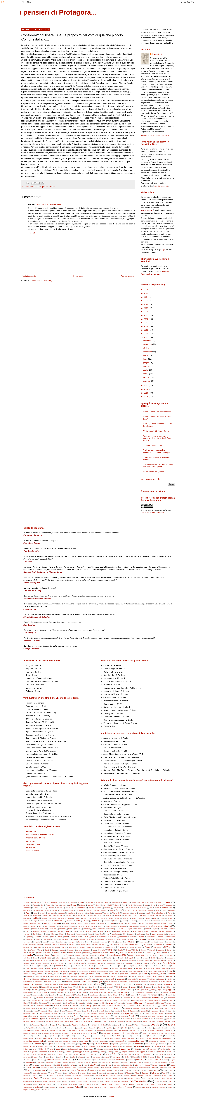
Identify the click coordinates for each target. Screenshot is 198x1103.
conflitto (82, 939)
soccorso (110, 1060)
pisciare (103, 1025)
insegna (143, 981)
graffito (162, 973)
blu (39, 923)
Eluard (160, 955)
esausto (145, 958)
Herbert (169, 976)
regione (57, 1041)
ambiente (27, 908)
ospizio (75, 1013)
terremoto (83, 1073)
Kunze (86, 987)
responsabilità (119, 1041)
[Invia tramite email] (32, 183)
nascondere (131, 1005)
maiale (61, 995)
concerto (38, 939)
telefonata (26, 1073)
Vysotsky (69, 1087)
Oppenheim (134, 1011)
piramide (84, 1025)
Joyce (152, 984)
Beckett (162, 918)
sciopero (67, 1054)
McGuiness (136, 997)
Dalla (89, 944)
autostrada (46, 915)
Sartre (170, 1049)
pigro (53, 1025)
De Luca (169, 945)
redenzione (157, 1038)
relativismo (74, 1041)
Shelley (127, 1057)
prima (115, 1030)
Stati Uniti (94, 1065)
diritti (109, 950)
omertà (109, 1011)
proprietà (75, 1033)
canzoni (120, 929)
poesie (155, 1024)
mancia (105, 995)
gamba (122, 968)
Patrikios (34, 1019)
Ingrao (99, 982)
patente (25, 1019)
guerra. (113, 976)
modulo (80, 1003)
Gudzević (82, 976)
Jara (125, 984)
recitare (148, 1038)
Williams (112, 1087)
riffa (78, 1044)
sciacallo (50, 1054)
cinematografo (80, 934)
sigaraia (166, 1057)
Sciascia (59, 1054)
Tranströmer (88, 1075)
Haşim (147, 976)
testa (121, 1073)
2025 (146, 293)
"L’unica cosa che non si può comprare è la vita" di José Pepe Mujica (157, 438)
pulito (41, 1036)
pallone (154, 1013)
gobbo (83, 973)
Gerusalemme (83, 971)
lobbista (59, 992)
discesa (128, 950)
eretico (101, 958)
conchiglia (47, 939)
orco (33, 1013)
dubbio (140, 953)
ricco (46, 1044)
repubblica (102, 1041)
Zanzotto (155, 1087)
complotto (141, 936)
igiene (69, 979)
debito (57, 947)
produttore (169, 1030)
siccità (143, 1057)
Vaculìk (45, 1081)
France (151, 966)
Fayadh (68, 963)
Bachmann (118, 915)
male (85, 995)
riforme (105, 1044)
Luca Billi (157, 54)
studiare (67, 1067)
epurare (73, 958)
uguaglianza (77, 1078)
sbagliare (33, 1052)
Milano (25, 1003)
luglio (145, 359)
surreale (162, 1067)
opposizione (155, 1011)
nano (123, 1005)
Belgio (35, 921)
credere (169, 942)
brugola (163, 923)
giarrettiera (102, 971)
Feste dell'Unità (169, 963)
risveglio (155, 1044)
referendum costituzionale (33, 1041)
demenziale (98, 947)
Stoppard (155, 1065)
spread (42, 1065)
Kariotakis (168, 984)
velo (100, 1081)
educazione (58, 955)
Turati (170, 1075)
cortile (95, 942)
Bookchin (94, 923)
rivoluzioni (59, 1046)
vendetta (107, 1081)
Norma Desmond (114, 1008)
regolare (65, 1041)
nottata (143, 1008)
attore (134, 913)
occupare (70, 1011)
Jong (145, 984)
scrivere (83, 1054)
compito (132, 936)
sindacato (50, 1060)
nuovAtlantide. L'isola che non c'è (40, 834)
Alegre (104, 905)
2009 (146, 396)
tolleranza (155, 1073)
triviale (141, 1075)
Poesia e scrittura (33, 850)
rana (80, 1038)
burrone (81, 926)
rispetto (147, 1044)
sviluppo (171, 1067)
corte (88, 942)
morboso (169, 1003)
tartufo (127, 1070)
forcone (106, 966)
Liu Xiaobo (43, 992)
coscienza (103, 942)
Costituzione (130, 942)
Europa (70, 960)
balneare (26, 918)
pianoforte (136, 1021)
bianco (125, 921)
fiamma (34, 966)
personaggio (69, 1021)
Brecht (142, 923)
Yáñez (119, 1087)
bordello (102, 923)
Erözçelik (130, 958)
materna (77, 997)
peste (105, 1021)
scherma (161, 1052)
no (93, 1008)
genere (55, 971)
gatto (158, 968)
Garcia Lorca (149, 968)
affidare (141, 902)
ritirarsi (163, 1044)
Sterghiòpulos (127, 1065)
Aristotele (128, 910)
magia (46, 995)
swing (56, 1070)
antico (157, 908)
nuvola (43, 1011)
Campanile (53, 929)
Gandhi (130, 968)
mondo (110, 1003)
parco (63, 1016)
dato (111, 944)
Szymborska (82, 1070)
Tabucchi (93, 1070)
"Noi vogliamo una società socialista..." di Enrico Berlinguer (157, 451)
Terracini (74, 1073)
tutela (60, 1078)
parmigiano (85, 1016)
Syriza (72, 1070)
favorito (61, 963)
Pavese (51, 1019)
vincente (73, 1084)
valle (59, 1081)
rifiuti (84, 1044)
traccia (50, 1075)
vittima (132, 1084)
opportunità (144, 1011)
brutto (25, 926)
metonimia (143, 1000)
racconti (159, 1036)
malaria (78, 995)
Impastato (121, 979)
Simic (42, 1060)
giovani (146, 971)
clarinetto (140, 934)
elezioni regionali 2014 (136, 955)
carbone (163, 929)
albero (97, 905)
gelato (173, 968)
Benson (86, 921)
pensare (117, 1019)
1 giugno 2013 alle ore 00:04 (49, 204)
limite (153, 990)
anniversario (118, 908)
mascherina (49, 997)
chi (47, 934)
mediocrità (171, 997)
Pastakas (169, 1016)
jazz (130, 984)
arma (135, 910)
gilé (117, 971)
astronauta (98, 913)
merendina (93, 1000)
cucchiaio (63, 944)
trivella (134, 1075)
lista (35, 992)
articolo (150, 910)
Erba (95, 958)
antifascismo (167, 908)
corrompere (71, 942)
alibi (110, 905)
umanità (98, 1078)
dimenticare (70, 950)
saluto (99, 1049)
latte (164, 987)
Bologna (55, 923)
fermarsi (128, 963)
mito (73, 1003)
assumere (81, 913)
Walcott (78, 1087)
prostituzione (116, 1033)
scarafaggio (78, 1052)
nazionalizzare (30, 1008)
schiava (26, 1054)
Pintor (60, 1025)
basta (110, 918)
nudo (173, 1008)
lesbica (87, 990)
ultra (91, 1078)
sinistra (52, 187)
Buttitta (107, 926)
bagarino (128, 915)
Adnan (107, 902)
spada (81, 1062)
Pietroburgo (36, 1025)
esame (138, 958)
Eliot (148, 955)
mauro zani (30, 841)
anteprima (143, 908)
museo (96, 1005)
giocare (123, 971)
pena (95, 1019)
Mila (171, 1000)
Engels (35, 958)
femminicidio (91, 963)
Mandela (124, 995)
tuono (164, 1075)
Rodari (78, 1046)
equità (81, 958)
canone (94, 929)
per (152, 1019)
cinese (90, 934)
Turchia (36, 1078)
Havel (154, 976)
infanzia (58, 981)
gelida (27, 971)
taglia (109, 1070)
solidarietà (30, 1062)
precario (44, 1030)
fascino (170, 960)
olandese (87, 1011)
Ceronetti (169, 931)
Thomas (129, 1073)
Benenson (70, 921)
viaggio (50, 1084)
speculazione (106, 1062)
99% (44, 902)
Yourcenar (128, 1087)
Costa (111, 942)
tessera (101, 1073)
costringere (144, 942)
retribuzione (27, 1044)
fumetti (48, 968)
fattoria (45, 963)
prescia (81, 1030)
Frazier (166, 966)
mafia (172, 992)
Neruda (48, 1008)
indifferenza (38, 981)
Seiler (130, 1054)
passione (160, 1016)
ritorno (170, 1044)
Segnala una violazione (153, 491)
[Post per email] (27, 183)
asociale (42, 913)
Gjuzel (64, 973)
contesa (149, 939)
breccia (134, 923)
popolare (85, 1028)
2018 (146, 319)
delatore (89, 947)
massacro (59, 997)
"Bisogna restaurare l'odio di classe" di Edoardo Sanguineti (158, 465)
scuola (98, 1054)
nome (103, 1008)
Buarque (32, 926)
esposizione (171, 958)
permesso (49, 1021)
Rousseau (129, 1046)
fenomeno (110, 963)
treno (119, 1075)
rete (171, 1041)
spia (139, 1062)
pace (115, 1013)
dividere (39, 953)
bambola (44, 918)
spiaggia (146, 1062)
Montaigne (129, 1003)
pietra (27, 1025)
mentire (59, 1000)
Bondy (73, 923)
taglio (115, 1070)
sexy (53, 1057)
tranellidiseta (31, 847)
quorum (126, 1036)
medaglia (146, 997)
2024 (146, 297)
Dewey (147, 947)
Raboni (150, 1036)
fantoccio (156, 960)
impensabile (132, 979)
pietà (173, 1021)
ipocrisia (89, 984)
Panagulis (169, 1013)
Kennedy (55, 987)
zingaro (25, 1089)
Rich (51, 1044)
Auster (170, 913)
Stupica (74, 1067)
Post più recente (29, 276)
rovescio (149, 1046)
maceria (141, 992)
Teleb (170, 1070)
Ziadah (170, 1087)
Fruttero (34, 968)
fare (163, 960)
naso (139, 1005)
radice (25, 1038)
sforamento (96, 1057)
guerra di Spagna (102, 976)
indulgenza (48, 981)
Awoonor (77, 915)
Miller (37, 1003)
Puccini (172, 1033)
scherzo (169, 1052)
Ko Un (63, 987)
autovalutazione (58, 915)
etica (46, 960)
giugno (146, 363)
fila (53, 966)
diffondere (33, 950)
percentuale (160, 1019)
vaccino (37, 1081)
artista (158, 910)
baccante (109, 915)
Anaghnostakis (79, 908)
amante (160, 905)
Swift (50, 1070)
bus (87, 926)
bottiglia (121, 923)
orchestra (26, 1013)
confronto (90, 939)
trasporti (97, 1075)
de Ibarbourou (158, 944)
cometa (86, 936)
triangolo (126, 1075)
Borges (111, 923)
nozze (167, 1008)
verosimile (26, 1084)
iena (63, 979)
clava (147, 934)
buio (45, 926)
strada (173, 1065)
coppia (44, 942)
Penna (102, 1019)
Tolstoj (164, 1073)
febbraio (147, 377)
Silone (35, 1060)
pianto (145, 1021)
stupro (97, 1067)
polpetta (53, 1028)
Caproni (155, 929)
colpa (66, 936)
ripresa (130, 1044)
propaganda (55, 1033)
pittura (110, 1025)
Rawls (124, 1038)
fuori (68, 968)
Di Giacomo (157, 947)
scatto (110, 1052)
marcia (170, 995)
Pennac (109, 1019)
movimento (66, 1005)
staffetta (72, 1065)
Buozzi (66, 926)
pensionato (126, 1019)
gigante (111, 971)
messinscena (125, 1000)
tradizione (58, 1075)
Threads (165, 271)
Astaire (89, 913)
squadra (49, 1065)
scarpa (87, 1052)
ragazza (38, 1038)
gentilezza (63, 971)
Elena (93, 955)
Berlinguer (95, 921)
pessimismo (87, 1021)
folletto (86, 966)
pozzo (37, 1030)
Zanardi (138, 1087)
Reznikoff (37, 1044)
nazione (40, 1008)
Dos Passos (131, 953)
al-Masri (63, 905)
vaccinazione (27, 1081)
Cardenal (172, 929)
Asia (27, 913)
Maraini (162, 995)
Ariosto (118, 910)
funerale (55, 968)
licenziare (145, 990)
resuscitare (162, 1041)
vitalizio (125, 1084)
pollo (46, 1028)
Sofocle (158, 1060)
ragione (56, 1038)
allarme (116, 905)
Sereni (34, 1057)
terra (66, 1073)
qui (164, 250)
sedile (107, 1054)
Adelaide (99, 902)
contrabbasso (159, 939)
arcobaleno (80, 910)
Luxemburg (123, 992)
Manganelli (143, 995)
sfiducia (80, 1057)
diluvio (54, 950)
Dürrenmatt (149, 953)
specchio (96, 1062)
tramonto (68, 1075)
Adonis (125, 902)
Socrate (149, 1060)
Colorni (59, 936)
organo (47, 1013)
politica (45, 187)
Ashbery (172, 910)
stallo (85, 1065)
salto (84, 1049)
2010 (146, 393)
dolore (71, 953)
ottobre (146, 348)
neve (56, 1008)
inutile (82, 984)
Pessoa (97, 1021)
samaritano (107, 1049)
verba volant (139, 1081)
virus (118, 1084)
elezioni (33, 187)
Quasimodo (107, 1036)
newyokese (73, 1008)
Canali (70, 929)
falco (98, 960)
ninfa (81, 1008)
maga (28, 995)
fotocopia (135, 966)
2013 (146, 337)
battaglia (125, 918)
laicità (118, 987)
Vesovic (42, 1084)
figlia (47, 966)
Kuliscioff (78, 987)
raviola (116, 1038)
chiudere (61, 934)
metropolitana (153, 1000)
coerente (172, 934)
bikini (148, 921)
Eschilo (153, 958)
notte (150, 1008)
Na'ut (117, 1005)
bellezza (42, 921)
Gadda (98, 968)
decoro (81, 947)
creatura (161, 942)
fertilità (152, 963)
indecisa (169, 979)
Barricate (102, 918)
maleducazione (95, 995)
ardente (89, 910)
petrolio (112, 1021)
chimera (53, 934)
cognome (29, 936)
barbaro (84, 918)
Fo (74, 966)
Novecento (158, 1008)
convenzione (27, 942)
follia (92, 966)
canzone (111, 929)
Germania (73, 971)
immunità (111, 979)
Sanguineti (125, 1049)
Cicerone (70, 934)
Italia (39, 187)
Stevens (138, 1065)
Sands (116, 1049)
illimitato (86, 979)
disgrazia (152, 950)
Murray (88, 1006)
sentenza (26, 1057)
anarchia (91, 908)
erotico (122, 958)
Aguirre (35, 905)
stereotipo (117, 1065)
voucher (52, 1087)
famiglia (123, 960)
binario (163, 921)
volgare (153, 1084)
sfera (67, 1057)
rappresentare (98, 1038)
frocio (27, 968)
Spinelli (154, 1062)
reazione (140, 1038)
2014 (146, 334)
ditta (24, 953)
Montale (138, 1003)
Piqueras (75, 1025)
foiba (79, 966)
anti (151, 908)
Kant (159, 984)
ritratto (25, 1046)
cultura (71, 945)
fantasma (148, 960)
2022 (146, 304)
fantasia (139, 960)
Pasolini (132, 1016)
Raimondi (73, 1038)
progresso (45, 1033)
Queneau (117, 1036)
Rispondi (31, 233)
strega (52, 1067)
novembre (147, 344)
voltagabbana (27, 1087)
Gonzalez (114, 973)
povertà (26, 1030)
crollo (40, 944)
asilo (35, 913)
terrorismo (92, 1073)
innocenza (123, 981)
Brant (128, 923)
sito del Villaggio (161, 186)
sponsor (172, 1062)
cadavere (123, 926)
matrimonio (86, 997)
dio (94, 950)
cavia (134, 931)
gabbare (90, 968)
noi (98, 1008)
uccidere (68, 1078)
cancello (78, 929)
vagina (52, 1081)
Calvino (167, 926)
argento (103, 910)
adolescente (116, 902)
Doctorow (56, 953)
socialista (130, 1060)
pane (25, 1016)
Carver (67, 931)
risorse (138, 1044)
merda (85, 1000)
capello (130, 929)
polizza (40, 1028)
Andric (99, 908)
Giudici (169, 971)
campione (62, 929)
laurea (170, 987)
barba (77, 918)
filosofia (59, 966)
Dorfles (122, 953)
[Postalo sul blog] (35, 183)
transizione (77, 1075)
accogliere (71, 902)
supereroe (132, 1067)
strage (28, 1067)
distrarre (169, 950)
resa (110, 1041)
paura (43, 1019)
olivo (94, 1011)
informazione (87, 981)
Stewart (147, 1065)
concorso (56, 939)
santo (143, 1049)
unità (121, 1078)
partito (108, 1016)
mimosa (44, 1003)
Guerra (90, 976)
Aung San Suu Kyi (159, 913)
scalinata (60, 1052)
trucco (148, 1075)
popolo (93, 1028)
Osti (87, 1013)
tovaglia (42, 1075)
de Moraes (48, 947)
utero (156, 1078)
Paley (147, 1013)
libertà (130, 990)
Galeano (105, 968)
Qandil (70, 1036)
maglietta (53, 995)
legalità (49, 990)
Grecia (44, 976)
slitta (102, 1060)
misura (67, 1003)
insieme (169, 981)
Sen (155, 1054)
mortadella (40, 1005)
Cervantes (26, 934)
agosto (146, 355)
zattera (162, 1087)
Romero (92, 1046)
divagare (31, 953)
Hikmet (26, 979)
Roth (121, 1046)
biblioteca (133, 921)
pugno (35, 1036)
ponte (78, 1028)
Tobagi (137, 1073)
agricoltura (26, 905)
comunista (29, 939)
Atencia (106, 913)
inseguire (162, 981)
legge (55, 990)
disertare (144, 950)
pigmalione (45, 1025)
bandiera (70, 918)
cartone (59, 931)
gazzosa (165, 968)
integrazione (28, 984)
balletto (159, 915)
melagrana (35, 1000)
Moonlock (160, 1003)
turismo (45, 1078)
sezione (60, 1057)
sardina (163, 1049)
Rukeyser (26, 1049)
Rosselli (100, 1046)
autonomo (26, 915)
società (139, 1060)
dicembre (147, 340)
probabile (151, 1030)
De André (124, 944)
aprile (145, 370)
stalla (79, 1065)
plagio (130, 1025)
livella (52, 992)
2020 (146, 312)
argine (111, 910)
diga (40, 950)
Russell (43, 1049)
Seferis (114, 1054)
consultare (131, 939)
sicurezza (151, 1057)
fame (116, 960)
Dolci (64, 953)
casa (74, 931)
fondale (99, 966)
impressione (143, 979)
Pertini (78, 1021)
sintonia (81, 1060)
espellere (161, 958)
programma (35, 1033)
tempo (53, 1073)
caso (80, 931)
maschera (40, 997)
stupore (90, 1067)
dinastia (87, 950)
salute (91, 1049)
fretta (173, 966)
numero (28, 1011)
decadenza (72, 947)
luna (115, 992)
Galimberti (114, 968)
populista (109, 1028)
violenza (103, 1084)
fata (33, 963)
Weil (85, 1087)
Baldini (143, 915)
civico (124, 934)
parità (69, 1016)
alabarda (82, 905)
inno (106, 981)
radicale (169, 1036)
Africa (168, 902)
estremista (38, 960)
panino (42, 1016)
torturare (34, 1075)
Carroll (43, 931)
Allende (130, 905)
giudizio (25, 973)
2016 (146, 326)
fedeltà (76, 963)
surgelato (154, 1067)
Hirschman (35, 979)
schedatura (151, 1052)
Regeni (49, 1041)
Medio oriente (157, 997)
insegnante (152, 981)
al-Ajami (55, 905)
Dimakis (61, 950)
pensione (136, 1019)
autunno (68, 915)
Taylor (149, 1070)
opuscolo (164, 1011)
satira (25, 1052)
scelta (132, 1052)
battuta (133, 918)
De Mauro (38, 947)
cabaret (114, 926)
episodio (66, 958)
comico (93, 936)
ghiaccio (93, 971)
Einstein (85, 955)
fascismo (26, 963)
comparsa (113, 936)
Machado (149, 992)
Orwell (68, 1013)
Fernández (137, 963)
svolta (29, 1070)
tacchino (102, 1070)
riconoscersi (71, 1044)
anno (126, 908)
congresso (109, 939)
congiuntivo (100, 939)
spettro (133, 1062)
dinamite (79, 950)
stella (109, 1065)
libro (138, 990)
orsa (61, 1013)
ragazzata (47, 1038)
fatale (39, 963)
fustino (75, 968)
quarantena (97, 1036)
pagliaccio (139, 1013)
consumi (140, 939)
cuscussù (81, 944)
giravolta (154, 971)
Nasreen (147, 1005)
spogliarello (162, 1062)
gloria (70, 973)
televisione (44, 1073)
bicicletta (141, 921)
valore (65, 1081)
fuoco (63, 968)
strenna (59, 1067)
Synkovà (64, 1070)
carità (27, 931)
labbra (102, 987)
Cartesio (51, 931)
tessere (109, 1073)
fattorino (53, 963)
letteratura (103, 990)
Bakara (136, 915)
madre (157, 992)
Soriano (64, 1062)
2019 (146, 315)
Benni (78, 921)
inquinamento (133, 981)
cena (146, 931)
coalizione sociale (159, 934)
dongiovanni (96, 953)
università (129, 1078)
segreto (123, 1054)
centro (161, 931)
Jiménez (138, 984)
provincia (146, 1033)
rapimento (88, 1038)
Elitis (153, 955)
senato (161, 1054)
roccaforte (69, 1046)
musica (104, 1005)
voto (45, 1087)
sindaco (59, 1060)
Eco (171, 953)
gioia (130, 971)
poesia (145, 1025)
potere (163, 1028)
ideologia (56, 979)
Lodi (66, 992)
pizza (123, 1025)
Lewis (117, 990)
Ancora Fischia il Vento (35, 838)
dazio (117, 944)
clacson (131, 934)
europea (80, 960)
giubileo (161, 971)
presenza (90, 1030)
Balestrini (151, 915)
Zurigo (45, 1089)
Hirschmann (46, 979)
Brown (156, 923)
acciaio (62, 902)
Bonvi (86, 923)
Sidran (159, 1057)
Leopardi (79, 990)
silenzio (28, 1060)
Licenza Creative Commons (153, 512)
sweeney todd (39, 1070)
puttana (63, 1036)
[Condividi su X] (37, 183)
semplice (138, 1054)
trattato (105, 1075)
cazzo (140, 931)
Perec (33, 1021)
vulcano (60, 1087)
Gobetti (89, 973)
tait (121, 1070)
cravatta (153, 942)
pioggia (66, 1025)
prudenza (164, 1033)
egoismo (77, 955)
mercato (77, 1000)
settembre (147, 352)
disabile (120, 950)
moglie (88, 1003)
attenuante (125, 913)
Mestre (134, 1000)
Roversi (138, 1046)
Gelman (34, 971)
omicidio (117, 1011)
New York (63, 1008)
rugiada (169, 1046)
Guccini (73, 976)
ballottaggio (168, 915)
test (116, 1073)
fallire (110, 960)
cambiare (26, 929)
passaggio (151, 1016)
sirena (96, 1060)
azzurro (100, 915)
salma (65, 1049)
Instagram (155, 274)
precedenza (54, 1030)
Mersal (109, 1000)
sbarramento (43, 1052)
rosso (115, 1046)
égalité (70, 955)
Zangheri (146, 1087)
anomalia (134, 908)
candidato (86, 929)
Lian (123, 990)
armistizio (142, 910)
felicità (83, 963)
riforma (97, 1044)
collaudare (45, 936)
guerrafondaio (122, 976)
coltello (73, 936)
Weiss (91, 1087)
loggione (72, 992)
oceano (79, 1011)
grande (29, 976)
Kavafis (35, 987)
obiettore (50, 1011)
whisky (104, 1087)
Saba (58, 1049)
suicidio (124, 1067)
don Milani (86, 953)
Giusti (33, 973)
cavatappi (116, 931)
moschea (57, 1005)
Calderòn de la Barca (155, 926)
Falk (104, 960)
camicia (34, 929)
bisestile (33, 923)
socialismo (120, 1060)
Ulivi (85, 1078)
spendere (116, 1062)
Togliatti (145, 1073)
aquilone (55, 910)
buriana (73, 926)
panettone (33, 1016)
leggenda (63, 990)
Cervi (35, 934)
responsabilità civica (135, 1041)
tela (165, 1070)
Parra (101, 1016)
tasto (142, 1070)
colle (52, 936)
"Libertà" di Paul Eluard (153, 445)
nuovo (36, 1011)
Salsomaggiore (75, 1049)
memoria (46, 1000)
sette (47, 1057)
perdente (169, 1019)
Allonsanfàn (31, 831)
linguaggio (168, 990)
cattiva (108, 931)
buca (39, 926)
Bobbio (45, 923)
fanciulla (131, 960)
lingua (159, 990)
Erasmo (88, 958)
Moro (32, 1005)
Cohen (37, 936)
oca (63, 1011)
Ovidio (101, 1013)
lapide (141, 987)
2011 (146, 389)
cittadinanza (116, 934)
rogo (85, 1046)
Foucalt (143, 966)
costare (119, 942)
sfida (73, 1057)
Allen (123, 905)
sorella (57, 1062)
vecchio (93, 1081)
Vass (86, 1081)
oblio (57, 1011)
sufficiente (116, 1067)
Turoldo (53, 1078)
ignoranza (77, 979)
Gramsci (171, 973)
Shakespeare (116, 1057)
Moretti (25, 1005)
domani (78, 953)
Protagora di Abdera (131, 1033)
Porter (124, 1028)
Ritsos (32, 1046)
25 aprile (26, 902)
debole (64, 947)
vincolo (88, 1084)
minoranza (53, 1003)
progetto (26, 1033)
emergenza (168, 955)
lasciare (148, 987)
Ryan (51, 1049)
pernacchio (59, 1021)
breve (149, 923)
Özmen (108, 1013)
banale (52, 918)
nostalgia (136, 1008)
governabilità (124, 973)
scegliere (124, 1052)
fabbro (93, 960)
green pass (54, 976)
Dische (135, 950)
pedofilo (78, 1019)
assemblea (61, 913)
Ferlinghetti (119, 963)
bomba (65, 923)
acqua (80, 902)
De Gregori (147, 944)
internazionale (63, 984)
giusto (50, 973)
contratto (169, 939)
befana (170, 918)
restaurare (152, 1041)
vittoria (139, 1084)
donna (105, 953)
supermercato (143, 1067)
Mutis (111, 1005)
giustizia (40, 974)
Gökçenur (105, 973)
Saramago (152, 1049)
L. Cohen (94, 987)
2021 (146, 308)
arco (72, 910)
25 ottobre (35, 902)
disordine (161, 950)
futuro (82, 968)
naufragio (172, 1005)
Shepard (135, 1057)
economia (27, 955)
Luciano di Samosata (96, 992)
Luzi (132, 992)
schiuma (42, 1054)
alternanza (138, 905)
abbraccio (54, 902)
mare (25, 997)
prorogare (84, 1033)
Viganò (65, 1084)
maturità (117, 997)
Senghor (169, 1054)
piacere (128, 1021)
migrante (164, 1000)
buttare (100, 926)
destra (140, 947)
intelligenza (39, 984)
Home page (78, 276)
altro (146, 905)
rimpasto (114, 1044)
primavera (123, 1030)
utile (162, 1078)
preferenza (63, 1030)
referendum (167, 1038)
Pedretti (87, 1019)
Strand (35, 1068)
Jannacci (117, 984)
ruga (163, 1046)
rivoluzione (48, 1046)
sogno (173, 1060)
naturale (163, 1005)
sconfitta (75, 1054)
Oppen (125, 1011)
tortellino (26, 1075)
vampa (72, 1081)
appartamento (38, 910)
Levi (110, 990)
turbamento (27, 1078)
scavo (116, 1052)
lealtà (42, 990)
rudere (157, 1046)
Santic (137, 1049)
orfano (40, 1013)
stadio (65, 1065)
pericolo (40, 1021)
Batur (140, 918)
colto (79, 936)
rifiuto (91, 1044)
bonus (80, 923)
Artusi (164, 910)
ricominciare (60, 1044)
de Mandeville (27, 947)
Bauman (147, 918)
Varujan (79, 1081)
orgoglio (54, 1013)
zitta (32, 1089)
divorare (47, 953)
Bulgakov (52, 926)
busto (93, 926)
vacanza (169, 1078)
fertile (145, 963)
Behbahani (26, 921)
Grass (37, 976)
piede (167, 1021)
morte (48, 1006)
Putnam (55, 1036)
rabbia (143, 1036)
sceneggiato (141, 1052)
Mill (31, 1003)
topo (170, 1073)
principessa (133, 1030)
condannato (65, 939)
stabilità (57, 1065)
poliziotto (32, 1028)
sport (28, 1065)
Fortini (127, 966)
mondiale (101, 1003)
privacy (142, 1030)
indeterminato (27, 981)
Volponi (170, 1084)
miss (60, 1003)
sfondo (88, 1057)
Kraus (70, 987)
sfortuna (106, 1057)
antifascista (27, 910)
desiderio (132, 947)
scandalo (69, 1052)
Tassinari (135, 1070)
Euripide (55, 960)
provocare (155, 1033)
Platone (137, 1025)
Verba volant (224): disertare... (156, 431)
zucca (38, 1089)
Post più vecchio (127, 276)
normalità (127, 1008)
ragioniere (64, 1038)
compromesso (151, 936)
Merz (116, 1000)
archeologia (64, 910)
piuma (117, 1025)
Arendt (96, 910)
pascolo (123, 1016)
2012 (146, 385)
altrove (153, 905)
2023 (146, 301)
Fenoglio (101, 963)
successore (106, 1067)
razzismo (131, 1038)
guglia (132, 976)
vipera (111, 1084)
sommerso (49, 1062)
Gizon (56, 974)
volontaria (161, 1084)
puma (48, 1036)
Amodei (67, 908)
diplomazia (101, 950)
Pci (65, 1019)
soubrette (73, 1062)
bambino (35, 918)
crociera (33, 944)
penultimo (145, 1019)
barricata (93, 918)
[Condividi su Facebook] (40, 183)
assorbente (71, 913)
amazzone (169, 905)
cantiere (102, 929)
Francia (158, 966)
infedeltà (69, 981)
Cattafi (101, 931)
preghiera (73, 1030)
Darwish (103, 945)
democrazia (110, 947)
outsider (94, 1013)
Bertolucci (116, 921)
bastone (117, 918)
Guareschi (64, 976)
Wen (97, 1087)
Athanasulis (116, 913)
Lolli (79, 992)
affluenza (150, 902)
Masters (68, 998)
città (107, 934)
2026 (146, 289)
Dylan (158, 953)
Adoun (134, 902)
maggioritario (36, 995)
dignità (47, 950)
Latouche (157, 987)
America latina (39, 908)
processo (160, 1030)
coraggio (52, 942)
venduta (125, 1081)
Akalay (48, 905)
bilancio (155, 921)
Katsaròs (26, 987)
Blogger (111, 1096)
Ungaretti (107, 1078)
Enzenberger (45, 958)
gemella (47, 971)
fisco (69, 966)
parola (94, 1016)
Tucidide (156, 1075)
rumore (35, 1049)
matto (110, 997)
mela (27, 1000)
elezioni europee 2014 (117, 955)
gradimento (154, 973)
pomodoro (70, 1028)
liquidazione (27, 992)
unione (115, 1078)
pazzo (59, 1019)
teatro (156, 1070)
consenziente (120, 939)
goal (76, 973)
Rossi (109, 1046)
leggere (71, 990)
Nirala (88, 1008)
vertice (35, 1084)
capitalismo (138, 929)
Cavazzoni (125, 931)
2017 (146, 323)
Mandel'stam (114, 995)
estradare (29, 960)
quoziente (135, 1036)
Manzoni (154, 995)
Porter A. (135, 1028)
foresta (114, 966)
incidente (152, 979)
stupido (82, 1067)
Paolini (49, 1016)
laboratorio (110, 987)
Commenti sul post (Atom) (41, 280)
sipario (89, 1060)
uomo (138, 1078)
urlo (150, 1078)
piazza (152, 1021)
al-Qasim (72, 905)
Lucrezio (108, 992)
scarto (102, 1052)
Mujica (75, 1005)
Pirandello (94, 1025)
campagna (43, 929)
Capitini (147, 929)
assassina (51, 913)
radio (31, 1038)
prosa (93, 1033)
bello (49, 921)
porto (142, 1028)
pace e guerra (126, 1013)
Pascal (116, 1016)
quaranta (88, 1036)
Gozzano (143, 974)
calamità (142, 926)
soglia (166, 1060)
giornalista (137, 971)
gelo (41, 971)
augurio (148, 913)
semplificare (147, 1054)
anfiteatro (107, 908)
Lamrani (125, 987)
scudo (91, 1054)
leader (35, 990)
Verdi (157, 1082)
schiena (33, 1054)
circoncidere (99, 934)
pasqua (142, 1016)
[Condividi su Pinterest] (42, 183)
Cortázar (81, 942)
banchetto (61, 918)
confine (74, 939)
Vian (57, 1084)
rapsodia (109, 1038)
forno (121, 966)
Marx (31, 998)
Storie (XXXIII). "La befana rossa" (157, 412)
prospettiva (106, 1033)
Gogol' (97, 973)
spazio (88, 1062)
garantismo (138, 968)
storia (163, 1065)
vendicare (116, 1081)
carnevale (35, 931)
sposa (35, 1065)
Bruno (170, 923)
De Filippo (134, 944)
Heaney (161, 976)
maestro (165, 992)
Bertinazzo (106, 921)
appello (47, 910)
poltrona (61, 1028)
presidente (99, 1030)
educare (47, 955)
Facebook (145, 274)
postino (149, 1028)
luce (84, 992)
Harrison (140, 976)
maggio (146, 366)
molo (94, 1003)
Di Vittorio (168, 947)
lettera (95, 990)
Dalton (95, 944)
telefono (35, 1073)
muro (81, 1005)
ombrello (101, 1011)
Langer (133, 987)
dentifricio (123, 947)
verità (170, 1081)
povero (170, 1028)
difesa (25, 950)
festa (158, 963)
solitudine (40, 1062)
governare (134, 973)
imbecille (102, 979)
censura (154, 931)
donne (112, 952)
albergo (90, 905)
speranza (125, 1062)
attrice (141, 913)
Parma (76, 1016)
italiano (109, 984)
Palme (161, 1013)
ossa (81, 1013)
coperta (37, 942)
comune (161, 936)
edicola (39, 955)
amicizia (59, 908)
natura (155, 1006)
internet (74, 984)
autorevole (36, 915)
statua (103, 1065)
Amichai (51, 908)
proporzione (66, 1033)
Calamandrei (133, 926)
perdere (26, 1021)
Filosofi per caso (33, 844)
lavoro (26, 989)
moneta (120, 1003)
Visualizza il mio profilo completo (155, 135)
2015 (146, 330)
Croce (25, 944)
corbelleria (61, 942)
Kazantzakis (45, 987)
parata (56, 1016)
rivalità (40, 1046)
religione (84, 1041)
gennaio (147, 381)
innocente (114, 981)
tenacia (60, 1073)
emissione (26, 958)
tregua (112, 1075)
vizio (146, 1084)
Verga (164, 1081)
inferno (76, 981)
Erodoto (109, 958)
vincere (81, 1084)
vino (95, 1084)
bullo (59, 926)
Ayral (84, 915)
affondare (159, 902)
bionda (170, 921)
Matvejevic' (126, 997)
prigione (108, 1030)
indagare (161, 979)
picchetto (160, 1021)
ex (87, 960)
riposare (122, 1044)
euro (62, 960)
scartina (95, 1052)
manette (133, 995)
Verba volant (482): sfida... (154, 472)
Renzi (94, 1041)
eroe (115, 958)
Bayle (155, 918)
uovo (144, 1078)
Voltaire (38, 1087)
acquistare (89, 902)
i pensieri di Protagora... (58, 12)
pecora (71, 1019)
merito (102, 1000)
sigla (173, 1057)
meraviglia (68, 1000)
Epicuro (57, 958)
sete (41, 1057)
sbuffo (52, 1052)
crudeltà (47, 944)
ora (171, 1011)
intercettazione (51, 984)
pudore (28, 1036)
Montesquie (150, 1003)
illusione (94, 979)
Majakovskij (70, 995)
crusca (55, 944)
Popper (100, 1028)
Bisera (25, 923)
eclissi (165, 953)
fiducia (41, 966)
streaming (44, 1067)
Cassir (87, 931)
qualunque (78, 1036)
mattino (103, 997)
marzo (146, 374)
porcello (116, 1028)
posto (156, 1028)
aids (42, 905)
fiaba (27, 966)
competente (123, 936)
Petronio (120, 1021)
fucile (41, 968)
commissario (103, 936)
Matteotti (95, 997)
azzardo (92, 915)
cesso (41, 934)
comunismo (171, 936)
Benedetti (58, 921)
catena (94, 931)
